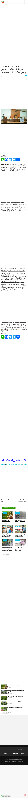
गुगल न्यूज (19, 464)
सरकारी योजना (15, 753)
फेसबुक (3, 464)
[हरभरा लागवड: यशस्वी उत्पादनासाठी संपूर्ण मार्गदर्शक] (4, 703)
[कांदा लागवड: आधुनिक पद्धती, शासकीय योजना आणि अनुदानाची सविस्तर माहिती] (4, 692)
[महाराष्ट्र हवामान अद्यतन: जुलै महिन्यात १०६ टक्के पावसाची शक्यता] (20, 515)
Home (7, 749)
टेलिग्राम (25, 464)
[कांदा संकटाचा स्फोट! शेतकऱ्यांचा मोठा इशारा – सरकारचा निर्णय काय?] (7, 515)
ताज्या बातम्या (17, 512)
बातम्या (26, 75)
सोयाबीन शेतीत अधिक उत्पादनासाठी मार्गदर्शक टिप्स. (15, 707)
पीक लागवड (19, 749)
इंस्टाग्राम (15, 464)
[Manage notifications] (25, 795)
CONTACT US (7, 753)
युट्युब (10, 464)
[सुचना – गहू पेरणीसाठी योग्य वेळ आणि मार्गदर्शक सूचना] (4, 698)
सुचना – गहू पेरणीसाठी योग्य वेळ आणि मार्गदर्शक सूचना (15, 696)
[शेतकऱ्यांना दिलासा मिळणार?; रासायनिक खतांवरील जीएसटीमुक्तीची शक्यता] (20, 529)
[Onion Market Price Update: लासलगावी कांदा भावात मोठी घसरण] (20, 542)
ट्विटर (7, 464)
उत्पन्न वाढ (4, 512)
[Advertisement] (14, 20)
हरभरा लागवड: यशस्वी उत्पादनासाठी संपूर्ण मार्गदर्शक (15, 701)
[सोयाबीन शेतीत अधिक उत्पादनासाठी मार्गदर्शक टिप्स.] (4, 709)
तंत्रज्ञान (22, 753)
